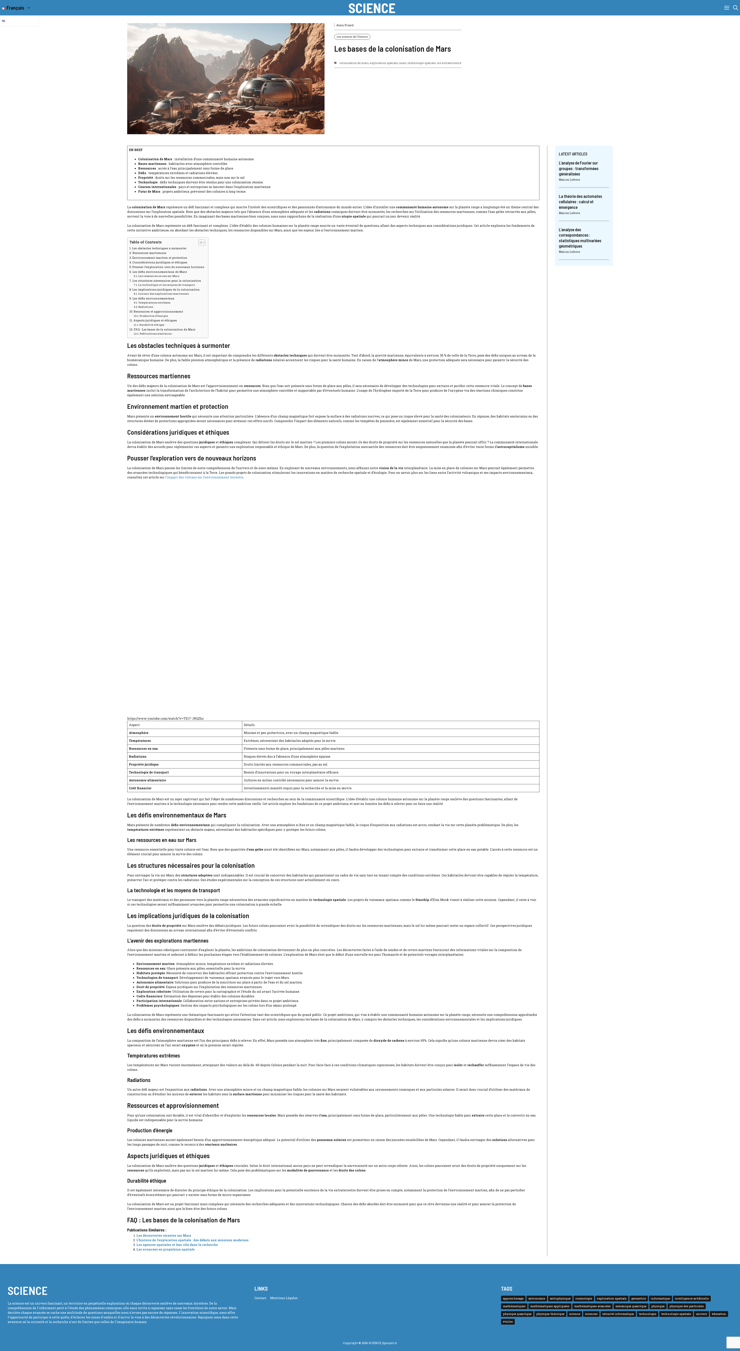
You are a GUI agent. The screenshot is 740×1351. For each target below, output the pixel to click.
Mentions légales (284, 1298)
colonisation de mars (354, 63)
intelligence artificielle (692, 1298)
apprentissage (513, 1298)
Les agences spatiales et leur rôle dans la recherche (177, 1245)
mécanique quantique (631, 1306)
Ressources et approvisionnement (158, 311)
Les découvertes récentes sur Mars (163, 1235)
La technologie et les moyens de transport (166, 285)
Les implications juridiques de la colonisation (166, 289)
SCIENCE (371, 7)
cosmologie (583, 1298)
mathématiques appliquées (549, 1306)
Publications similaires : (156, 333)
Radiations (145, 307)
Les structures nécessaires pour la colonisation (166, 281)
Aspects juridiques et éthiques (155, 320)
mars (402, 63)
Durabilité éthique (151, 324)
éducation (719, 1314)
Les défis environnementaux (153, 298)
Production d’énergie (154, 316)
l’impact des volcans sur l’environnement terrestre (204, 477)
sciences (591, 1314)
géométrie (638, 1298)
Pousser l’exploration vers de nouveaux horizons (168, 267)
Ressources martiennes (149, 253)
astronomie (536, 1298)
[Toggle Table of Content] (200, 242)
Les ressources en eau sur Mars (158, 276)
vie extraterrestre (449, 63)
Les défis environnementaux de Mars (159, 272)
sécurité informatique (618, 1314)
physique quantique (517, 1314)
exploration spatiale (384, 63)
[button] (735, 7)
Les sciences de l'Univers (352, 36)
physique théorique (550, 1314)
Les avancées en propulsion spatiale (165, 1249)
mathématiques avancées (592, 1306)
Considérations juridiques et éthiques (159, 262)
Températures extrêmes (154, 302)
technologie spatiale (422, 63)
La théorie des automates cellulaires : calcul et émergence (580, 202)
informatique (660, 1298)
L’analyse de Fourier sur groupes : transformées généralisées (578, 168)
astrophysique (560, 1298)
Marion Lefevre (569, 179)
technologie (647, 1314)
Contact (260, 1298)
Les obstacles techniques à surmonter (159, 248)
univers (701, 1314)
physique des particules (686, 1306)
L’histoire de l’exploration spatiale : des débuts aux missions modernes (192, 1240)
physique (658, 1306)
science (574, 1314)
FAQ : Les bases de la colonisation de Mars (164, 329)
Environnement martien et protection (159, 258)
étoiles (508, 1321)
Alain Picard (345, 25)
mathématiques (514, 1306)
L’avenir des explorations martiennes (163, 293)
